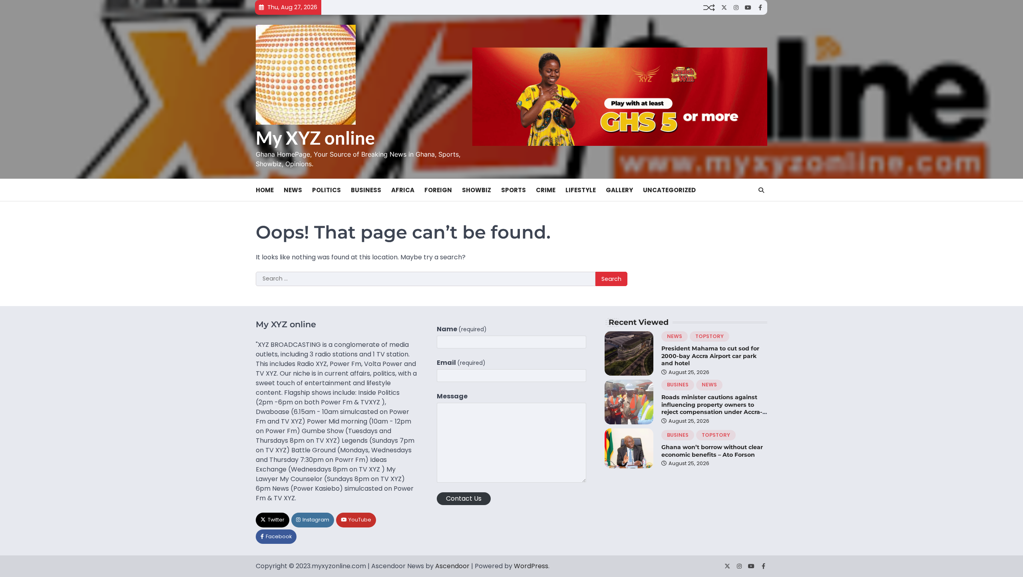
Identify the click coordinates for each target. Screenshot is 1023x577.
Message (452, 396)
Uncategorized (669, 190)
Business (366, 190)
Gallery (619, 190)
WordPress (531, 566)
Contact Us (464, 498)
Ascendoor (452, 566)
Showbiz (476, 190)
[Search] (761, 190)
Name (462, 329)
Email (461, 362)
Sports (513, 190)
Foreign (438, 190)
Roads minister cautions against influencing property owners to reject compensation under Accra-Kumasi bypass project (711, 408)
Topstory (709, 336)
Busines (678, 384)
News (293, 190)
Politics (326, 190)
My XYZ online (315, 138)
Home (265, 190)
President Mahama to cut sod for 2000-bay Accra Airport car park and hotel (710, 356)
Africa (402, 190)
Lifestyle (580, 190)
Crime (545, 190)
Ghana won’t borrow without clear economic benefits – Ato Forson (712, 451)
